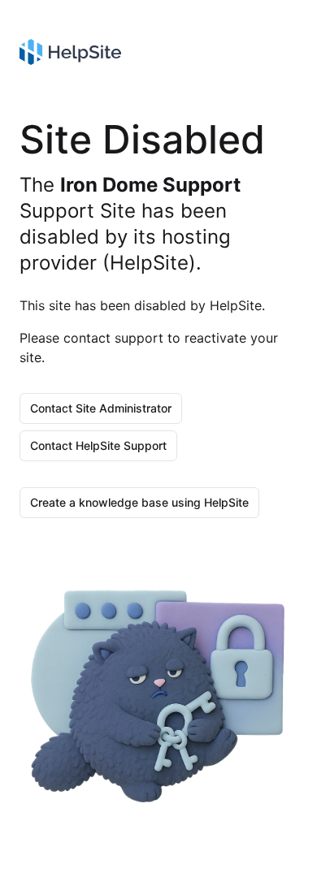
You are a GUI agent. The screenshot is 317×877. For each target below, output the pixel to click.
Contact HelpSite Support (98, 445)
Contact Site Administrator (101, 408)
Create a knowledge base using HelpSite (139, 502)
